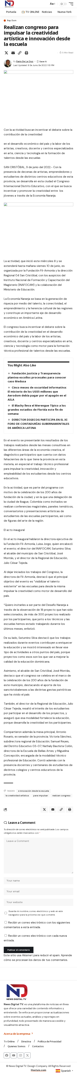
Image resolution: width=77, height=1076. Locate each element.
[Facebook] (7, 1055)
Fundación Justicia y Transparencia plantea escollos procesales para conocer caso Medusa (37, 377)
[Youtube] (14, 1055)
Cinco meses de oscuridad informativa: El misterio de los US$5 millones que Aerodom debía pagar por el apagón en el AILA (37, 393)
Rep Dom (11, 21)
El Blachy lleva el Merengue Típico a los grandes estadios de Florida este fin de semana (37, 409)
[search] (45, 4)
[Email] (13, 53)
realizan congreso (61, 795)
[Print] (26, 53)
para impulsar (40, 795)
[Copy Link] (19, 53)
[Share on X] (6, 53)
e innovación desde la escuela (33, 791)
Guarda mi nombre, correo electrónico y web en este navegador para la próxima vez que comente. (35, 913)
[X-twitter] (27, 1055)
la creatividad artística (17, 795)
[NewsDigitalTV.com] (9, 3)
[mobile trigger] (70, 3)
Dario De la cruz (24, 61)
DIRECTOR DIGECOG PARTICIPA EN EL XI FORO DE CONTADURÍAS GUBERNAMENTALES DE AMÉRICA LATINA (38, 423)
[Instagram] (21, 1055)
